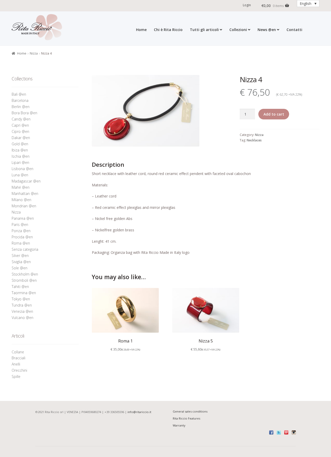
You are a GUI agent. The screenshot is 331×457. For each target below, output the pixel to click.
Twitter (279, 432)
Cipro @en (20, 131)
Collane (18, 351)
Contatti (294, 29)
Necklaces (254, 140)
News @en (267, 29)
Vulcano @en (22, 317)
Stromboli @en (24, 280)
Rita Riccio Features (186, 418)
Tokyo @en (21, 298)
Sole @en (19, 267)
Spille (16, 376)
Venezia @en (22, 311)
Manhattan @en (25, 193)
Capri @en (20, 125)
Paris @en (20, 224)
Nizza (34, 53)
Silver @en (20, 255)
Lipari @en (20, 162)
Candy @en (21, 119)
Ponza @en (21, 230)
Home (141, 29)
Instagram (294, 432)
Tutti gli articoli (204, 29)
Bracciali (18, 357)
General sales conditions (190, 411)
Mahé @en (20, 187)
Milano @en (21, 199)
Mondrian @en (24, 205)
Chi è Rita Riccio (168, 29)
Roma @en (21, 243)
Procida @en (22, 236)
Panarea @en (23, 218)
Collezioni (238, 29)
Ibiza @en (20, 150)
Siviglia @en (21, 261)
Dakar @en (21, 137)
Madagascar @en (26, 181)
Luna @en (20, 174)
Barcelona (20, 100)
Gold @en (20, 143)
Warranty (179, 425)
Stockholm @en (25, 274)
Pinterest (286, 432)
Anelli (16, 364)
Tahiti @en (20, 286)
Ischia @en (20, 156)
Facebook (271, 432)
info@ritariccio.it (139, 412)
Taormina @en (24, 292)
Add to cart (274, 114)
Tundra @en (22, 305)
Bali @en (19, 94)
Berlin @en (20, 106)
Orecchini (20, 370)
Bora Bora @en (24, 112)
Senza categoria (25, 249)
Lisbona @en (22, 168)
